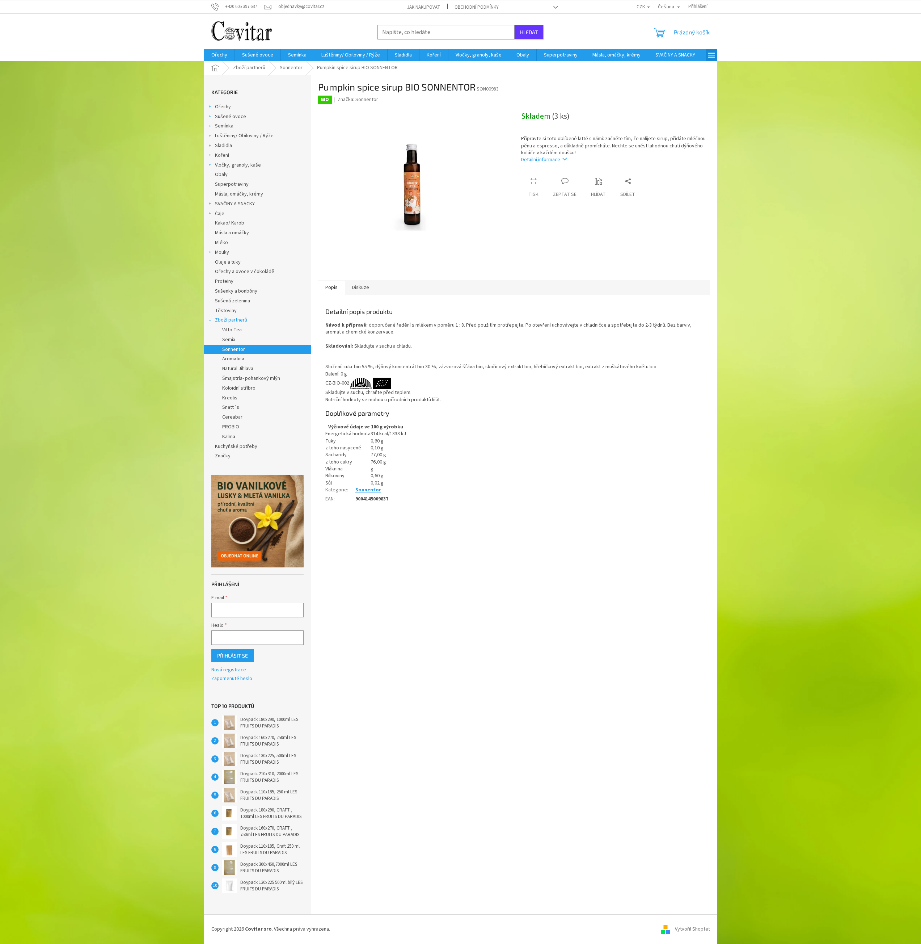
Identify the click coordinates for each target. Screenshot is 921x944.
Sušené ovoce (230, 116)
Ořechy (223, 106)
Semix (228, 339)
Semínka (224, 126)
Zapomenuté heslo (231, 678)
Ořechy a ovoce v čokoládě (244, 271)
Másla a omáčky (232, 232)
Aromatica (233, 358)
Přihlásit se (232, 656)
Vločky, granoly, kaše (238, 165)
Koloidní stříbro (238, 388)
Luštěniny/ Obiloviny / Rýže (244, 135)
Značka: (358, 99)
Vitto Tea (232, 329)
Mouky (222, 252)
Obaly (221, 174)
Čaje (219, 213)
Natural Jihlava (237, 368)
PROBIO (230, 427)
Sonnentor (233, 349)
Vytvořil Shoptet (692, 929)
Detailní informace (540, 159)
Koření (222, 155)
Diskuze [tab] (360, 287)
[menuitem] (219, 55)
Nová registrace (228, 670)
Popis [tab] (331, 287)
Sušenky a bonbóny (236, 291)
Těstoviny (226, 310)
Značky (223, 456)
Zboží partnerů (231, 320)
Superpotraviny (232, 184)
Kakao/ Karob (229, 223)
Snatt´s (230, 407)
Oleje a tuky (228, 262)
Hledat (529, 32)
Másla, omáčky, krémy (239, 194)
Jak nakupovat (423, 7)
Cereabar (232, 417)
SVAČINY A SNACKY (235, 203)
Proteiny (224, 281)
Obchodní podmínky (477, 7)
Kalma (228, 436)
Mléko (221, 242)
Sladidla (223, 145)
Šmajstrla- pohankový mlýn (251, 378)
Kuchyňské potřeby (236, 446)
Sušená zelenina (232, 301)
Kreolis (229, 398)
